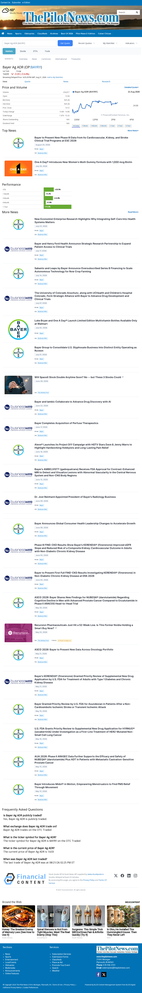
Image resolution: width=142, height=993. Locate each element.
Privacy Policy (89, 880)
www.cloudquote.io (96, 874)
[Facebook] (122, 879)
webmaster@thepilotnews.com (116, 968)
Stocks (23, 51)
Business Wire (42, 153)
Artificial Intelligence (64, 640)
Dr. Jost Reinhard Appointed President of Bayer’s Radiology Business (75, 496)
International (61, 59)
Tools (47, 51)
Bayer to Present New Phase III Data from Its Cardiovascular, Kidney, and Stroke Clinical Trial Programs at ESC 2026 (81, 139)
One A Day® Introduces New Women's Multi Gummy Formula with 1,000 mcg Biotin (83, 162)
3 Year (120, 126)
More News (132, 130)
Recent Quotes (85, 43)
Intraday (76, 126)
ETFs (35, 51)
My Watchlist (108, 43)
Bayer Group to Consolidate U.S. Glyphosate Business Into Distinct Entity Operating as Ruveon (86, 349)
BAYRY (36, 67)
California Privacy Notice (12, 988)
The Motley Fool (43, 392)
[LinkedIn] (129, 879)
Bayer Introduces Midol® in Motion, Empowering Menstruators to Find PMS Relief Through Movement (82, 786)
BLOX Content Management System (107, 985)
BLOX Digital (130, 985)
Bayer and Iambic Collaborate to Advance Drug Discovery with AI (73, 401)
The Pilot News (22, 985)
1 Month (94, 126)
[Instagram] (135, 879)
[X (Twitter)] (116, 879)
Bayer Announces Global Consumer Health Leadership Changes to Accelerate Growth (85, 523)
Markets (9, 51)
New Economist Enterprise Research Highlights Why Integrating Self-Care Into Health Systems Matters (85, 220)
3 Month (103, 126)
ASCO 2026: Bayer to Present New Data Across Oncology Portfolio (74, 649)
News (34, 59)
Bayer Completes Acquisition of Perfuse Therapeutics (66, 423)
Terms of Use (58, 985)
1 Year (112, 126)
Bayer (41, 149)
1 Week (85, 126)
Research (106, 81)
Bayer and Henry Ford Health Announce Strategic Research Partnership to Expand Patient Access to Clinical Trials (83, 245)
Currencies (46, 59)
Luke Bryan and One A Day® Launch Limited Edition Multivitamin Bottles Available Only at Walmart (86, 322)
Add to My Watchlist (55, 77)
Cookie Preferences (30, 988)
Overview (23, 59)
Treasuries (76, 59)
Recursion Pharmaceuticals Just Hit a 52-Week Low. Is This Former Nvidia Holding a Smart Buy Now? (84, 627)
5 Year (128, 126)
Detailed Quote (131, 87)
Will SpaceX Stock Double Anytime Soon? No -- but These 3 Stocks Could (79, 377)
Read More (132, 212)
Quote (27, 81)
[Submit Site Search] (137, 12)
